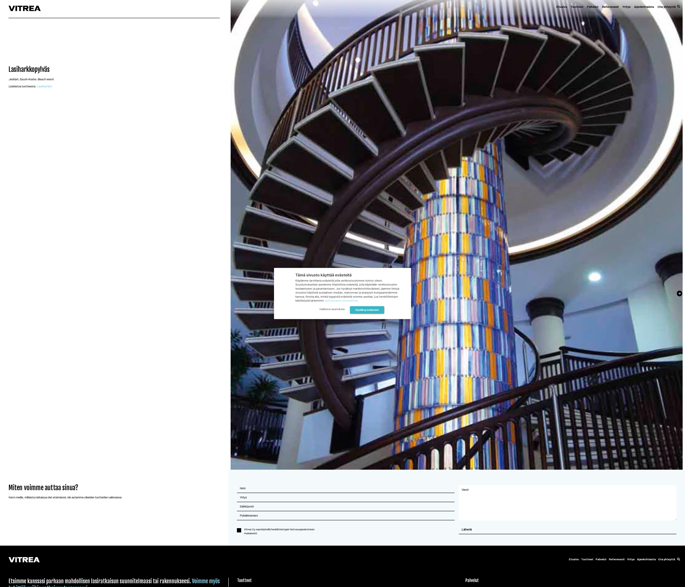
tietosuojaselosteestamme (341, 300)
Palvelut (592, 6)
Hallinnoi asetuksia (332, 309)
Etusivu (561, 6)
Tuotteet (577, 6)
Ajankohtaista (644, 6)
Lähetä (467, 529)
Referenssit (610, 6)
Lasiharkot (44, 86)
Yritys (626, 6)
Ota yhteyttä (667, 6)
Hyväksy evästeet (367, 309)
